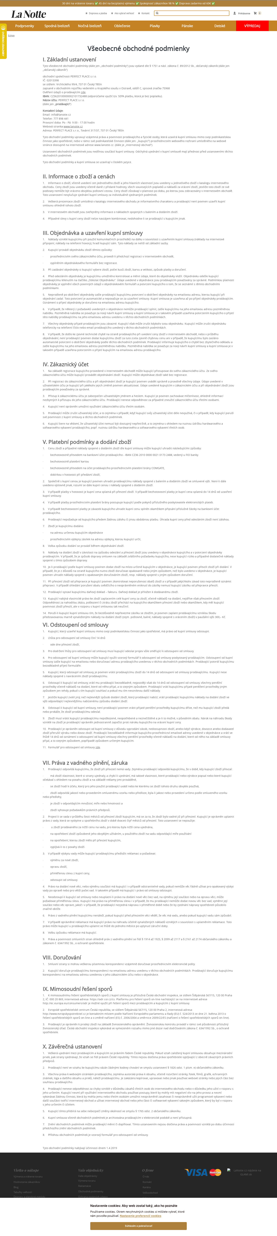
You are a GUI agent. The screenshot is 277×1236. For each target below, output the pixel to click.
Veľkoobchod (150, 1192)
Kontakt (145, 13)
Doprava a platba (98, 13)
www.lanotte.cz (73, 126)
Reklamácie (84, 1186)
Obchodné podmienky (90, 1191)
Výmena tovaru (87, 1180)
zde (83, 92)
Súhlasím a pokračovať (138, 1225)
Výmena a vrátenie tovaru (28, 1176)
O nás (146, 1176)
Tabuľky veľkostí (23, 1192)
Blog (16, 1187)
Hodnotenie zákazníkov (27, 1182)
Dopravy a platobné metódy (29, 1196)
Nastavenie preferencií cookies (140, 1215)
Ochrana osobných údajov (93, 1196)
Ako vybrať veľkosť (124, 13)
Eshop (11, 35)
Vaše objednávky (87, 1176)
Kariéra (147, 1187)
